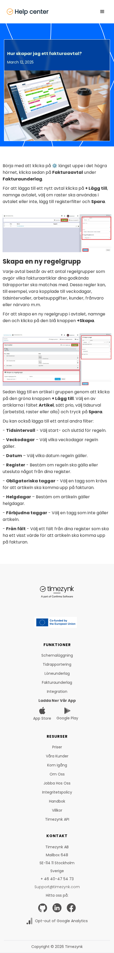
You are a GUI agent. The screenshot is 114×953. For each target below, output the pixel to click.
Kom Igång (57, 765)
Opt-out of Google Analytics (61, 921)
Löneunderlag (57, 673)
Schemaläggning (57, 655)
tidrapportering (57, 664)
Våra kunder (57, 756)
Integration (57, 691)
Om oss (57, 774)
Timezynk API (57, 819)
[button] (102, 11)
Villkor (57, 810)
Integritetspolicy (57, 792)
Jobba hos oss (57, 783)
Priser (57, 747)
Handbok (57, 801)
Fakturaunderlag (57, 682)
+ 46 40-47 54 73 (57, 879)
